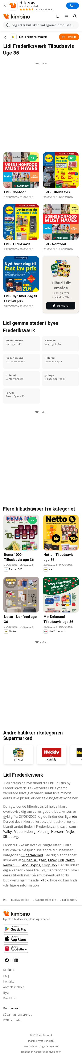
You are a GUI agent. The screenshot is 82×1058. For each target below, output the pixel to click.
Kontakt (8, 981)
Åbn (72, 6)
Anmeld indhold (13, 987)
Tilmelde (71, 37)
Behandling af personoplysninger (41, 1052)
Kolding (43, 831)
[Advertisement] (41, 106)
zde (74, 816)
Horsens (58, 831)
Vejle (70, 831)
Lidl (61, 860)
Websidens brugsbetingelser (41, 1046)
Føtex (52, 860)
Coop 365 (49, 865)
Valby (7, 831)
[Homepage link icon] (4, 900)
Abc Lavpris (31, 865)
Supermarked (32, 855)
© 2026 (41, 1035)
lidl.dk (44, 880)
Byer (6, 992)
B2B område (12, 1020)
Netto (70, 860)
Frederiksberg (24, 831)
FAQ (6, 976)
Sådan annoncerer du (17, 1014)
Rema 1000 (11, 865)
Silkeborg (10, 836)
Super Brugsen (34, 860)
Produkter (10, 998)
